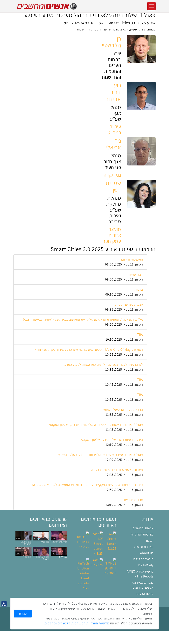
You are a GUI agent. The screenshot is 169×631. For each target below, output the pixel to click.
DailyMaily (146, 565)
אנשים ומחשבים (143, 528)
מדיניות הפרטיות (142, 534)
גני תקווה (112, 175)
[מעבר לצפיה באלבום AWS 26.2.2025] (97, 562)
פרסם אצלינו (145, 594)
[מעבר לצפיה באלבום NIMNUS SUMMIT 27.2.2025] (110, 566)
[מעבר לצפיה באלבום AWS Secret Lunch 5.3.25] (110, 541)
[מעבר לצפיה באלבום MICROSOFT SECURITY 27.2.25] (83, 540)
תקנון (150, 541)
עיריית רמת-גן (114, 129)
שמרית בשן (113, 186)
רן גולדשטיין (110, 42)
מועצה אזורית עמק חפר (112, 235)
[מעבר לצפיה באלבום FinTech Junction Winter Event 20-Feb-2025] (83, 574)
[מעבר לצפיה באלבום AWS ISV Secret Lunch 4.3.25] (97, 543)
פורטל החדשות (143, 559)
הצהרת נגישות (144, 547)
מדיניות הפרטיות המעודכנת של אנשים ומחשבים (77, 623)
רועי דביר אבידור (113, 92)
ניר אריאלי (113, 144)
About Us (147, 553)
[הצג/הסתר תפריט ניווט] (151, 6)
